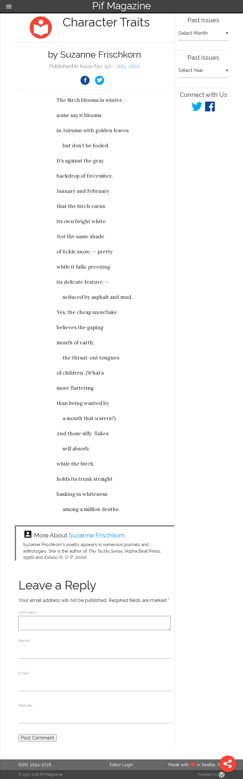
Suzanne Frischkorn (97, 535)
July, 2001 (128, 66)
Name (24, 640)
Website (25, 705)
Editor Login (121, 764)
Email (24, 673)
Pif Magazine (51, 774)
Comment (28, 612)
